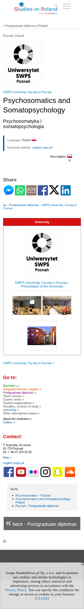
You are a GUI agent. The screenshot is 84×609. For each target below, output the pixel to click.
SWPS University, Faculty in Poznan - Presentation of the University (42, 284)
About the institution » (17, 419)
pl (70, 160)
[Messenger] (9, 193)
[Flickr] (33, 476)
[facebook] (8, 476)
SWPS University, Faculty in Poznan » (28, 363)
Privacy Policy (16, 590)
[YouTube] (21, 476)
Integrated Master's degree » (22, 389)
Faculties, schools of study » (22, 406)
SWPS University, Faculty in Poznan (27, 92)
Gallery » (9, 422)
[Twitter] (54, 192)
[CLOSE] (42, 598)
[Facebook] (43, 193)
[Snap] (57, 476)
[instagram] (45, 476)
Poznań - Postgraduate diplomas (37, 506)
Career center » (13, 399)
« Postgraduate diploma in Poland (25, 25)
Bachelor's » (11, 385)
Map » (7, 457)
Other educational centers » (21, 413)
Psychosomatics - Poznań (33, 495)
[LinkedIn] (66, 193)
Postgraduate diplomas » (19, 392)
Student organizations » (18, 403)
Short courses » (13, 396)
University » (11, 410)
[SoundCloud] (70, 476)
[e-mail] (31, 193)
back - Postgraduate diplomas (41, 522)
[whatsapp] (20, 193)
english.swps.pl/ (42, 147)
